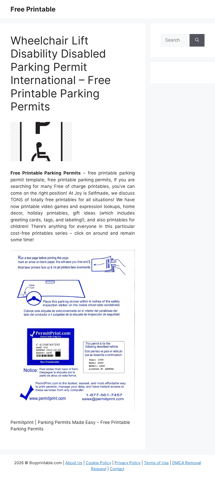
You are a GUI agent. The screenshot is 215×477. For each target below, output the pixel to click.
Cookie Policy (98, 462)
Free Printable (33, 9)
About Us (73, 462)
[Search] (197, 40)
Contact (117, 468)
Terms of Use (156, 462)
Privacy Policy (128, 462)
